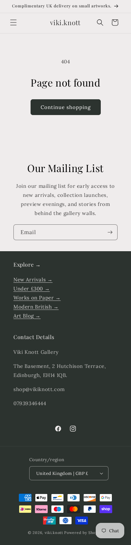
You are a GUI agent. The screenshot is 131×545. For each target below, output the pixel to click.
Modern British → (36, 307)
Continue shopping (66, 107)
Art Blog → (27, 316)
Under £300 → (31, 288)
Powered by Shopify (83, 532)
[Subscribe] (109, 232)
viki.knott (54, 532)
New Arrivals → (32, 279)
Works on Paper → (37, 297)
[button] (13, 22)
